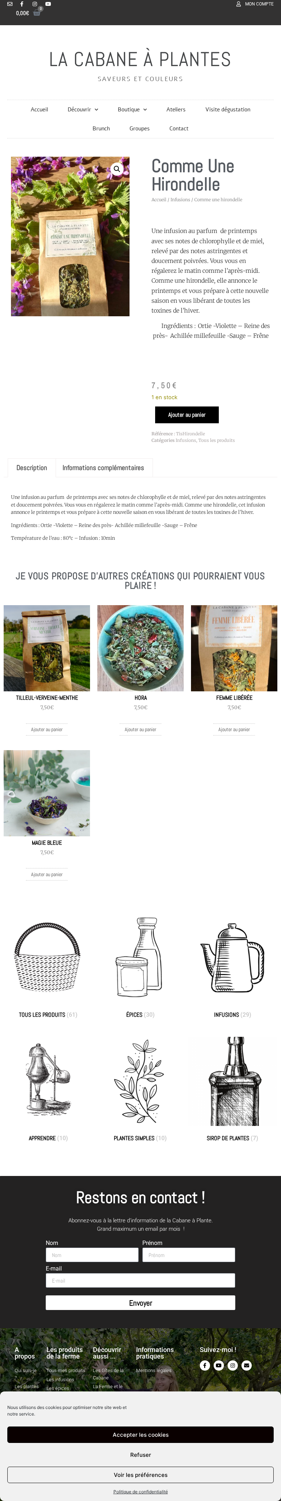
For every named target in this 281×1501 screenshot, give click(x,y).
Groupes (140, 128)
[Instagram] (233, 1365)
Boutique (129, 109)
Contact (178, 128)
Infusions (180, 199)
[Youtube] (219, 1365)
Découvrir (79, 109)
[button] (117, 169)
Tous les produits (216, 440)
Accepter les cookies (141, 1434)
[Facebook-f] (205, 1365)
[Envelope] (246, 1365)
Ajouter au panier (187, 415)
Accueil (39, 109)
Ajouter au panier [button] (47, 729)
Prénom (152, 1243)
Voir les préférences (141, 1474)
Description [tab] (31, 467)
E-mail (54, 1269)
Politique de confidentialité (140, 1491)
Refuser (140, 1454)
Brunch (101, 128)
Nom (52, 1243)
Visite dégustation (227, 109)
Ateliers (176, 109)
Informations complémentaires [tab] (103, 467)
